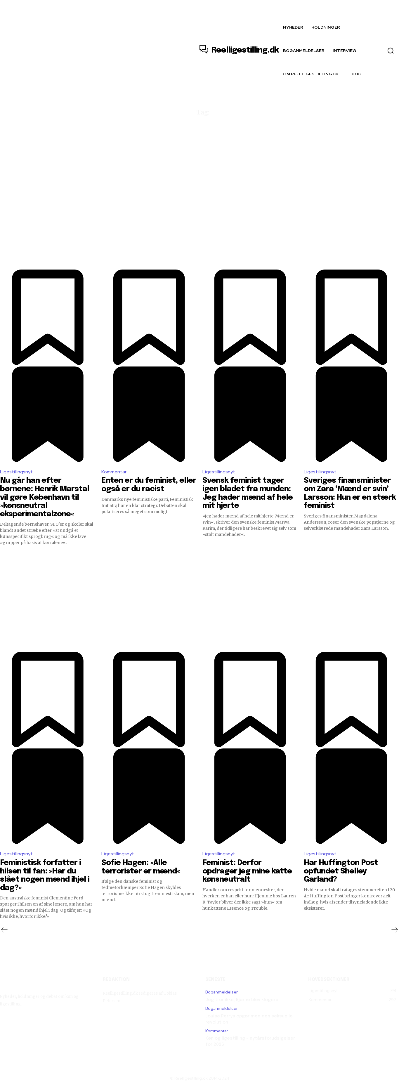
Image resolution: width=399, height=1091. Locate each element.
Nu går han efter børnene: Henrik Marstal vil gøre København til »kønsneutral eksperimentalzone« (44, 497)
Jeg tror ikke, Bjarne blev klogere (241, 1000)
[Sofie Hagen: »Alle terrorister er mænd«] (149, 604)
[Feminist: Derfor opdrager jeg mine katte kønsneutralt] (250, 604)
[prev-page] (4, 929)
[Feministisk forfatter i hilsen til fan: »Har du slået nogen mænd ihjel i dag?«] (48, 604)
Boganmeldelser (221, 992)
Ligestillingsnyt (16, 472)
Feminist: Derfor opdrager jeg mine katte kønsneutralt (247, 871)
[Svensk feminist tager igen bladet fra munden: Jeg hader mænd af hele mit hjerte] (250, 222)
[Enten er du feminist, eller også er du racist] (149, 222)
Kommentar (113, 472)
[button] (390, 50)
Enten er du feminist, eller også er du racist (148, 485)
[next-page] (394, 929)
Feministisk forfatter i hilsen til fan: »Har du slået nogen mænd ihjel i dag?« (44, 875)
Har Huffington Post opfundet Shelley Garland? (341, 871)
